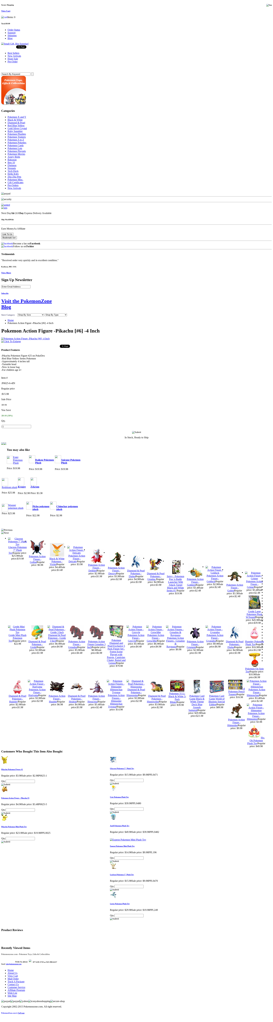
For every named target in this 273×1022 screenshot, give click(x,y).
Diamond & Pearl (16, 122)
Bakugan (12, 159)
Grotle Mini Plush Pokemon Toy (18, 638)
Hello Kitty (13, 174)
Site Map (12, 995)
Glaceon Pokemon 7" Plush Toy (17, 550)
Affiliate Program (16, 990)
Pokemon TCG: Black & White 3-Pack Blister (177, 697)
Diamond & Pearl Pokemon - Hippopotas (136, 692)
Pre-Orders (13, 185)
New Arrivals (14, 188)
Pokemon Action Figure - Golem (234, 588)
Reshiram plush (9, 487)
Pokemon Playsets (17, 151)
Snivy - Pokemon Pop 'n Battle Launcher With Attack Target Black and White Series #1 (175, 583)
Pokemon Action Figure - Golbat (37, 559)
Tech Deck (13, 171)
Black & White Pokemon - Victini (56, 561)
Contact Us (13, 984)
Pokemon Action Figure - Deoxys (116, 570)
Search (5, 67)
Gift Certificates (15, 182)
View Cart (13, 976)
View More (6, 273)
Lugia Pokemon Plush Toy (120, 904)
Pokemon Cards (16, 145)
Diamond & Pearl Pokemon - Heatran (76, 699)
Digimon (12, 165)
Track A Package (16, 981)
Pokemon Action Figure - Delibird (96, 568)
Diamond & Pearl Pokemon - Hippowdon (156, 699)
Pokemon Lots (15, 148)
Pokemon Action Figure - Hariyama (37, 692)
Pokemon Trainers (17, 137)
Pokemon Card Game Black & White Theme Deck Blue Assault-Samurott (196, 703)
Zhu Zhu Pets (14, 176)
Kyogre (22, 486)
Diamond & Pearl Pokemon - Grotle (37, 644)
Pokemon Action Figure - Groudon (76, 644)
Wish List (12, 993)
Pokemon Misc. (15, 179)
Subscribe (5, 293)
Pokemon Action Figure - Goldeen (195, 582)
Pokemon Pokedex (17, 142)
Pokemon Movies (16, 154)
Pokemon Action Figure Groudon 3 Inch (96, 644)
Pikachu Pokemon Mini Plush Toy (14, 827)
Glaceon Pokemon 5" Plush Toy (122, 768)
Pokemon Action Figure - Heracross (96, 699)
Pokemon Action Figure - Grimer (254, 584)
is (12, 1013)
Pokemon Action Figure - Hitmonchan (256, 692)
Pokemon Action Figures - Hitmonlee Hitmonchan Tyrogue (116, 701)
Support (11, 32)
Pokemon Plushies (17, 134)
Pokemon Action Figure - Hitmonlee (236, 722)
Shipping (12, 35)
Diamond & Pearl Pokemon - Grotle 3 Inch (57, 638)
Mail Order (13, 978)
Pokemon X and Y (17, 117)
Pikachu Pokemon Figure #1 (12, 769)
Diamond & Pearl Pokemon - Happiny (17, 699)
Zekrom (34, 486)
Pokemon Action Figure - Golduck (215, 578)
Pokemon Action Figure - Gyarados (214, 638)
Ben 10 (11, 162)
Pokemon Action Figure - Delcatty (76, 558)
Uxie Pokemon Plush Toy (119, 797)
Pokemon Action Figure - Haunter (57, 699)
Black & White (15, 119)
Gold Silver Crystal (17, 128)
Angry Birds (14, 156)
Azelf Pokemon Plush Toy (119, 826)
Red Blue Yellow (16, 125)
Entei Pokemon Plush (18, 460)
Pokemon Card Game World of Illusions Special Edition (217, 700)
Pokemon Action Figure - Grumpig (195, 644)
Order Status (14, 29)
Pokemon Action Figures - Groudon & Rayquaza (175, 642)
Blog (10, 38)
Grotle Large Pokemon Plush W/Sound (254, 614)
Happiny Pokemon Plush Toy (254, 643)
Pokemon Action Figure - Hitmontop (256, 716)
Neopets (12, 168)
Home (11, 320)
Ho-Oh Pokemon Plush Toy (256, 740)
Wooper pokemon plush (15, 506)
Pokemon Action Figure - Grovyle (136, 638)
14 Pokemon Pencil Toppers (236, 691)
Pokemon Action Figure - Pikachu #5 (15, 798)
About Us (12, 973)
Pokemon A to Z (16, 139)
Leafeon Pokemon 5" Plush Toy (122, 875)
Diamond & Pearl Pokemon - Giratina (155, 576)
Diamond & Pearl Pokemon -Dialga (136, 573)
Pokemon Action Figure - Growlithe (155, 638)
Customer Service (16, 987)
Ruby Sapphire (15, 131)
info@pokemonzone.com (13, 964)
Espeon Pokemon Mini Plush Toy (122, 846)
